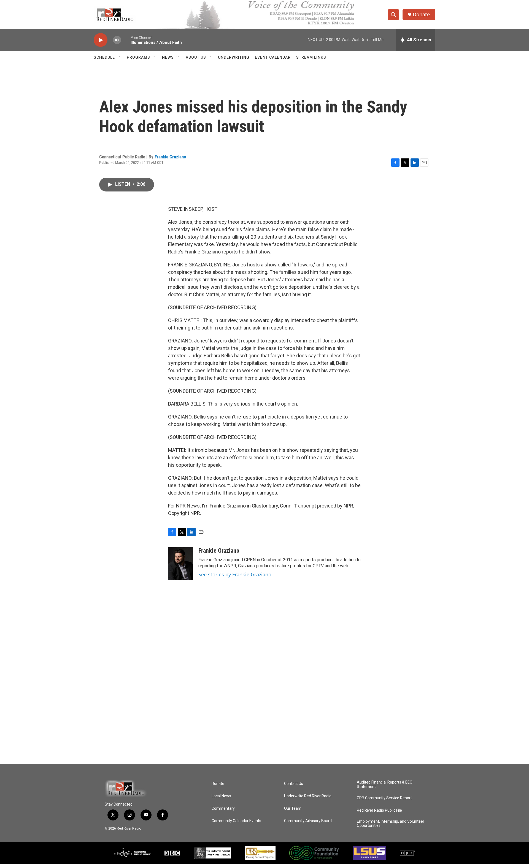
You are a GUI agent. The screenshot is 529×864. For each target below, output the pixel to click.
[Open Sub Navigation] (119, 57)
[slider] (126, 40)
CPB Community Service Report (384, 798)
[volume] (117, 40)
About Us (196, 57)
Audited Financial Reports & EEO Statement (384, 784)
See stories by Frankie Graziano (234, 574)
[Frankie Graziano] (180, 563)
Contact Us (293, 784)
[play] (100, 40)
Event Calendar (273, 57)
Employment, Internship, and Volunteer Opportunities (390, 823)
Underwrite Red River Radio (307, 796)
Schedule (104, 57)
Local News (221, 796)
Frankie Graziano (170, 157)
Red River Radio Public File (379, 810)
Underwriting (233, 57)
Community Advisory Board (308, 821)
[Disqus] (264, 689)
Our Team (292, 808)
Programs (138, 57)
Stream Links (311, 57)
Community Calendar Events (236, 821)
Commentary (223, 808)
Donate (421, 14)
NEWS (168, 57)
